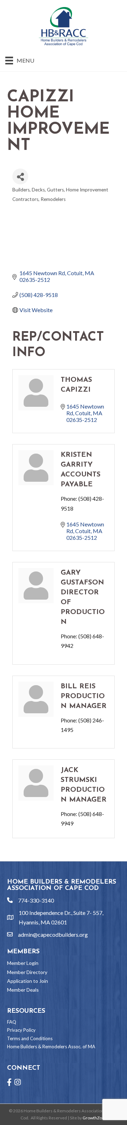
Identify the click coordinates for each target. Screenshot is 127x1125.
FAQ (11, 1022)
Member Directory (27, 972)
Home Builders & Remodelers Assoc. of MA (51, 1046)
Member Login (22, 963)
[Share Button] (20, 176)
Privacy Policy (21, 1030)
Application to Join (27, 981)
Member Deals (23, 990)
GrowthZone (95, 1117)
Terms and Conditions (30, 1038)
